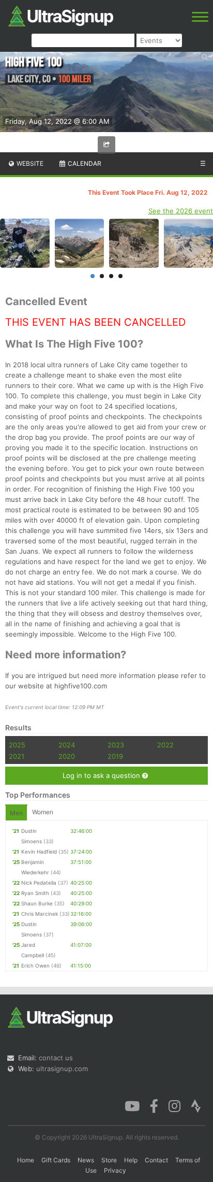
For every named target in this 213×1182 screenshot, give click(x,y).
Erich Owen (35, 965)
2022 (165, 745)
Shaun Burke (37, 903)
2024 (66, 745)
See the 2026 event (180, 211)
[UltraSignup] (60, 15)
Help (131, 1160)
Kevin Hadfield (39, 851)
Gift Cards (55, 1160)
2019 (115, 756)
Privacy (115, 1170)
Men (16, 813)
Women (42, 812)
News (86, 1160)
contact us (56, 1058)
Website (29, 163)
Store (109, 1160)
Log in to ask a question (102, 775)
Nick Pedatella (38, 883)
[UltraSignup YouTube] (132, 1105)
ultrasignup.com (62, 1068)
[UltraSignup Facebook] (154, 1105)
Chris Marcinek (39, 914)
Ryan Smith (35, 893)
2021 (16, 756)
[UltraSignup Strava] (196, 1105)
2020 (66, 756)
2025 (17, 745)
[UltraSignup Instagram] (174, 1105)
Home (25, 1160)
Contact (156, 1160)
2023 (116, 745)
